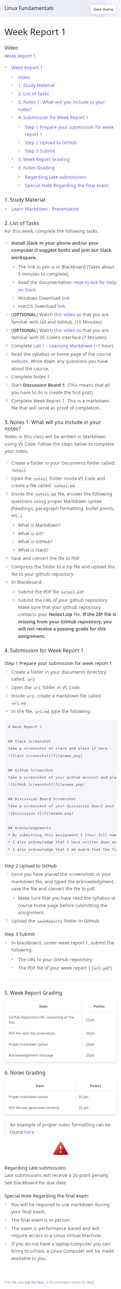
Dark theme (103, 9)
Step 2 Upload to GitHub (51, 142)
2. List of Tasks (33, 93)
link (66, 298)
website (19, 361)
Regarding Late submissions (55, 177)
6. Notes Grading (36, 168)
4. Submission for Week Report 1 (53, 117)
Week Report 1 (20, 56)
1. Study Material (36, 85)
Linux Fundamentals (29, 8)
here (29, 1132)
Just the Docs (34, 1282)
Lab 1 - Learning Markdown (63, 346)
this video (64, 314)
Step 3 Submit (40, 151)
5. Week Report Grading (44, 159)
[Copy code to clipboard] (110, 726)
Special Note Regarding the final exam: (67, 185)
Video (24, 77)
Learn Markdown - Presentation (45, 209)
